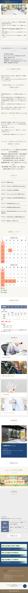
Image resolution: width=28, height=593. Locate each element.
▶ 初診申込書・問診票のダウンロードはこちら (14, 134)
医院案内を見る (14, 463)
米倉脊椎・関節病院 (15, 28)
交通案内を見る (14, 535)
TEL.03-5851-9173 (7, 452)
